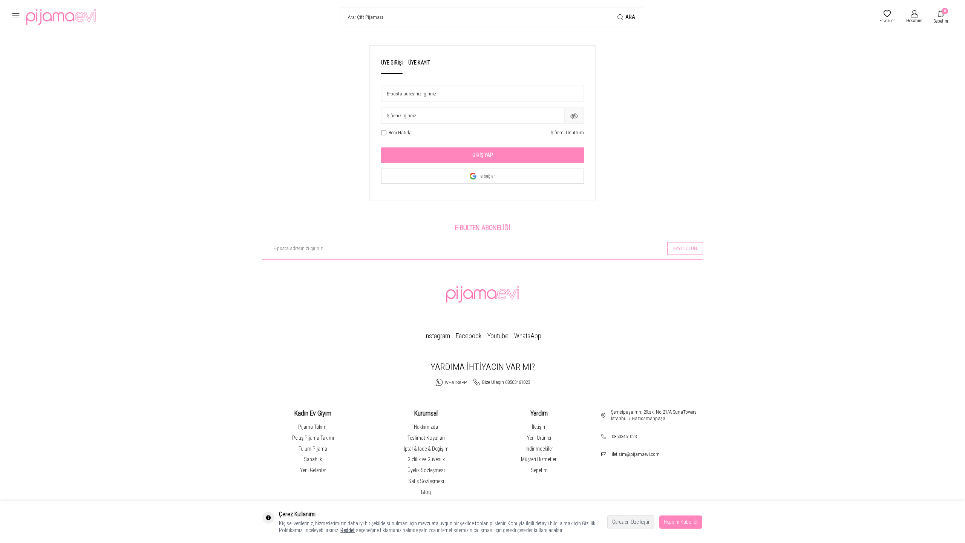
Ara (630, 17)
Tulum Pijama (313, 449)
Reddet (347, 530)
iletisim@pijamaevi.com (636, 454)
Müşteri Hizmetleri (539, 459)
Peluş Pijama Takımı (313, 438)
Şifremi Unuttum (567, 132)
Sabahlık (313, 459)
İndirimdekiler (539, 449)
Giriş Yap (482, 155)
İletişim (539, 427)
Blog (426, 492)
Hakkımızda (426, 427)
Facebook (469, 336)
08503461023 (624, 436)
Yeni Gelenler (313, 470)
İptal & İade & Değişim (426, 449)
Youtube (498, 336)
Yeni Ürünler (539, 438)
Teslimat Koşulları (426, 438)
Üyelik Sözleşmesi (426, 470)
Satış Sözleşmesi (426, 481)
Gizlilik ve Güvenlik (426, 459)
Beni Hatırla (400, 132)
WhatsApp (527, 336)
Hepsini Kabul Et (681, 522)
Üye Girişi (392, 63)
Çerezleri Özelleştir (630, 522)
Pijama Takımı (313, 427)
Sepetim (539, 470)
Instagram (437, 336)
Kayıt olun (685, 248)
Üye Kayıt (419, 63)
